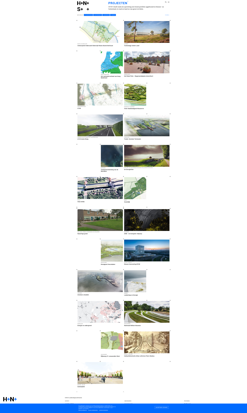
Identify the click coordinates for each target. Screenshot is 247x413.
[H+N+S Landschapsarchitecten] (10, 402)
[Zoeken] (165, 2)
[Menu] (168, 2)
